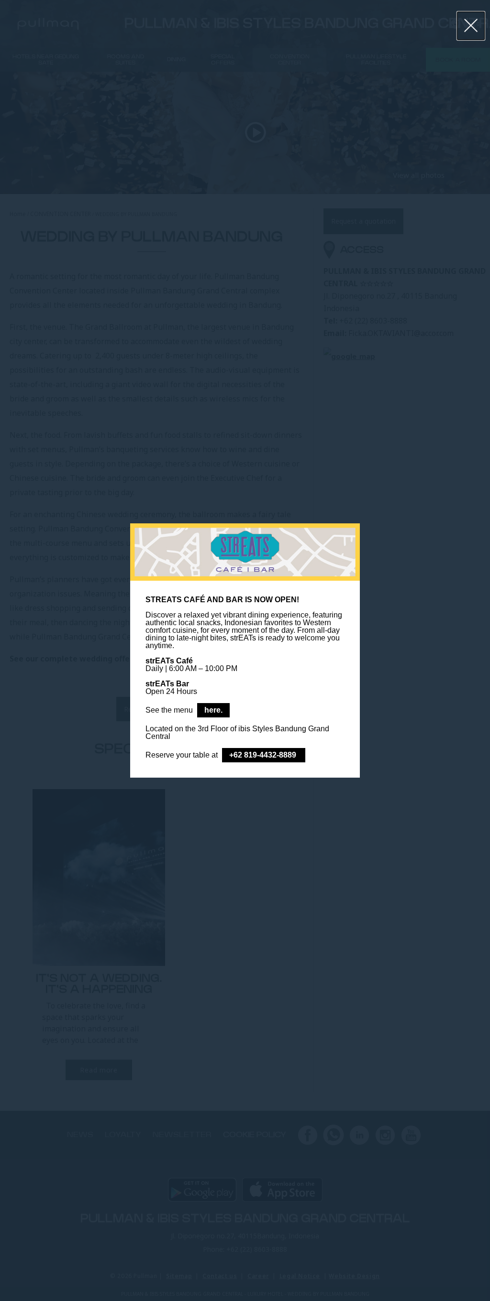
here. (213, 710)
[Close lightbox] (471, 25)
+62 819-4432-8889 (263, 755)
